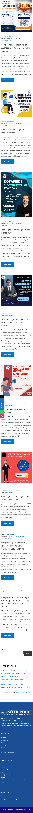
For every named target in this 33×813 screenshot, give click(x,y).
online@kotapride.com (7, 775)
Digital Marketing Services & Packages (16, 123)
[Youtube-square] (16, 799)
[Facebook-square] (1, 799)
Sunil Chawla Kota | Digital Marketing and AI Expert (15, 693)
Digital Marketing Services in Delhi (15, 536)
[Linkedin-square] (12, 799)
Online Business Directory (13, 38)
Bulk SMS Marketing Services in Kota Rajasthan (15, 131)
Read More (7, 80)
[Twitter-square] (8, 799)
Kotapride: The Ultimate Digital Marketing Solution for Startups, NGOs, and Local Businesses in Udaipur (16, 602)
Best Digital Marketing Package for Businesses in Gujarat (15, 498)
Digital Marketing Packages (14, 490)
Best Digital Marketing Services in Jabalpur (15, 231)
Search (3, 650)
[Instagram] (5, 799)
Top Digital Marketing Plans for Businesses (15, 411)
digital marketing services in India (15, 591)
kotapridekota (10, 36)
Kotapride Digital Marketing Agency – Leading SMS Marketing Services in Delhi (14, 545)
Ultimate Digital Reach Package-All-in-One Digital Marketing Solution (16, 322)
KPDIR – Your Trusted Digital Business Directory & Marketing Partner (15, 48)
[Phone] (2, 416)
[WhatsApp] (2, 412)
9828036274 (4, 769)
